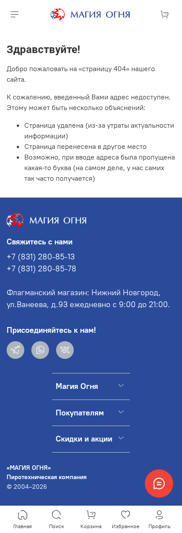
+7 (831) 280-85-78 (41, 269)
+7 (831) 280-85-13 (41, 257)
